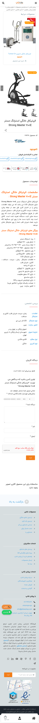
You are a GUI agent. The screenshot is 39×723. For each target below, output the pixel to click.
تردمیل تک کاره (27, 521)
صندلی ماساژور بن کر (25, 525)
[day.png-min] (24, 167)
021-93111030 (28, 602)
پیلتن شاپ (32, 7)
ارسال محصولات (27, 560)
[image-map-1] (19, 681)
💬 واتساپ (6, 612)
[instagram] (34, 659)
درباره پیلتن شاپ (26, 577)
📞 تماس (7, 607)
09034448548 (15, 159)
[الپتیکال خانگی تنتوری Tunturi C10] (19, 34)
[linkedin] (12, 659)
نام (33, 426)
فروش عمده (28, 585)
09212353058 (30, 159)
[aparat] (21, 659)
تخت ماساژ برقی (26, 529)
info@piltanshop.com (24, 609)
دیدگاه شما (30, 405)
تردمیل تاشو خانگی (26, 518)
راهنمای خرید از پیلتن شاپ (23, 557)
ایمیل (32, 436)
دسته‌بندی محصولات (21, 7)
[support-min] (33, 167)
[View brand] (20, 139)
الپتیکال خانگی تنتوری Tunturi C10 (19, 54)
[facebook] (30, 659)
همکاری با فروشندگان (25, 581)
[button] (34, 40)
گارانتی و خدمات (26, 588)
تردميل (6, 640)
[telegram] (34, 663)
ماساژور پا (28, 532)
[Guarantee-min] (15, 167)
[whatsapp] (8, 659)
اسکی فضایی (19, 10)
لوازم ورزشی (10, 7)
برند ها (30, 564)
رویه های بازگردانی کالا (24, 553)
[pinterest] (26, 659)
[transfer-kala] (7, 166)
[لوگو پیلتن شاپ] (19, 2)
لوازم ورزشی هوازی (30, 10)
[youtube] (17, 659)
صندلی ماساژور (22, 646)
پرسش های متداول (26, 549)
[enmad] (19, 691)
